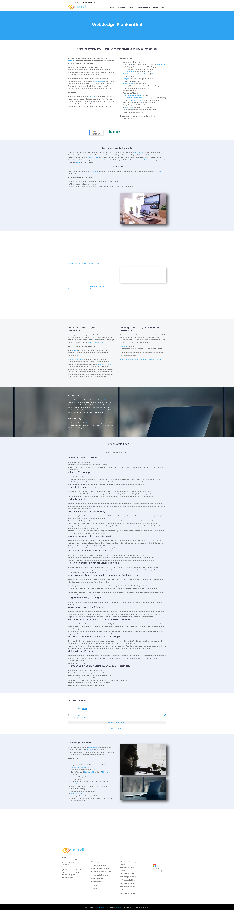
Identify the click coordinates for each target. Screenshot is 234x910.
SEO (124, 98)
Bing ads (105, 772)
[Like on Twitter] (82, 718)
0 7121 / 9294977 (75, 3)
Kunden (78, 162)
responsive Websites (104, 364)
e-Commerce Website (99, 865)
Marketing (145, 160)
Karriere (155, 7)
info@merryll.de (70, 875)
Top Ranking (93, 96)
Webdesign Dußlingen (128, 880)
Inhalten (75, 350)
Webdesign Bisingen (128, 873)
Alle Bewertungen (117, 728)
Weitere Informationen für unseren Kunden (83, 263)
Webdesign (112, 7)
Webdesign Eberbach (128, 883)
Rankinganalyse (128, 71)
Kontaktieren (124, 346)
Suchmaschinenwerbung (135, 100)
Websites (107, 400)
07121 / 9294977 (76, 870)
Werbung (95, 171)
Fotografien (126, 79)
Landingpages (131, 7)
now (79, 715)
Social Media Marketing (142, 74)
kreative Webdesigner (78, 784)
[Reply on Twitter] (74, 718)
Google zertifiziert (89, 772)
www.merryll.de (70, 877)
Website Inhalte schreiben (100, 868)
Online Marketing (97, 882)
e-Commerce (121, 7)
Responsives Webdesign (76, 359)
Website (88, 423)
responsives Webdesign (95, 342)
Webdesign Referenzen (144, 7)
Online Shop (127, 95)
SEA (124, 100)
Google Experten (93, 747)
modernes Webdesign (99, 81)
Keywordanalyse (128, 83)
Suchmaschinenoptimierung (136, 98)
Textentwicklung (128, 74)
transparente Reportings (79, 793)
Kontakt (163, 7)
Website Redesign (98, 878)
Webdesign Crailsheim (128, 877)
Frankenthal (139, 152)
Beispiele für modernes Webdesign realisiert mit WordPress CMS (141, 359)
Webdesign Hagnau (127, 890)
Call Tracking (129, 107)
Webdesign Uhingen (128, 893)
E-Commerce (136, 95)
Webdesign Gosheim (128, 886)
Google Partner (93, 157)
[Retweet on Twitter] (78, 718)
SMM (152, 74)
